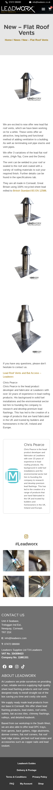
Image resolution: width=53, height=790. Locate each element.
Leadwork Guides (27, 763)
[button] (43, 9)
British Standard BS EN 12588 (29, 190)
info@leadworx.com (15, 638)
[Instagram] (17, 667)
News (17, 40)
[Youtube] (11, 667)
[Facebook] (4, 667)
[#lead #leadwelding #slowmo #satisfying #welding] (39, 560)
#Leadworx (26, 544)
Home (8, 40)
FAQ (12, 783)
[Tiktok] (23, 667)
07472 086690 (12, 644)
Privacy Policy (39, 777)
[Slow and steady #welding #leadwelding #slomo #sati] (39, 586)
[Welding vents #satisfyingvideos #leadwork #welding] (13, 586)
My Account (26, 783)
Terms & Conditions (16, 777)
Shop (41, 783)
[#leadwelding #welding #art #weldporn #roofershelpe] (13, 560)
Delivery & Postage (26, 770)
